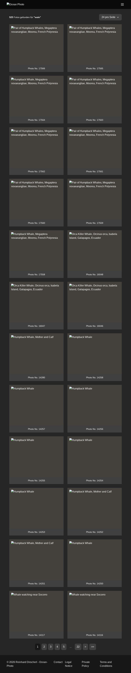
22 (78, 646)
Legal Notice (68, 664)
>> (92, 646)
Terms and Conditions (106, 664)
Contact (58, 662)
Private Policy (86, 664)
